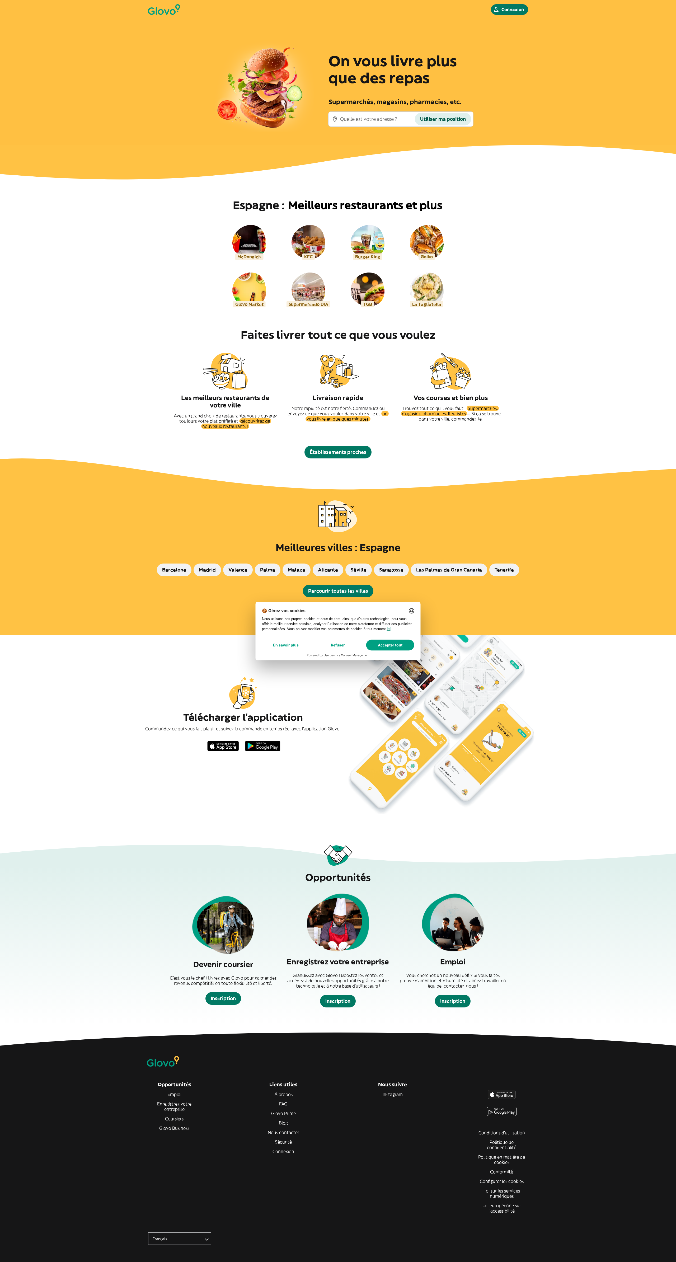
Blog (283, 1122)
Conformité (501, 1171)
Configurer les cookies (502, 1181)
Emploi (174, 1094)
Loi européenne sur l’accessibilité (501, 1208)
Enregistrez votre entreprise (174, 1106)
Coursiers (174, 1118)
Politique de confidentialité (501, 1144)
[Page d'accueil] (164, 9)
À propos (283, 1094)
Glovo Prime (283, 1113)
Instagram (393, 1094)
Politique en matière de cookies (501, 1159)
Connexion (283, 1151)
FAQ (283, 1103)
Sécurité (283, 1141)
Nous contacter (283, 1132)
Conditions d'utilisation (501, 1132)
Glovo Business (174, 1128)
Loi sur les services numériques (501, 1193)
